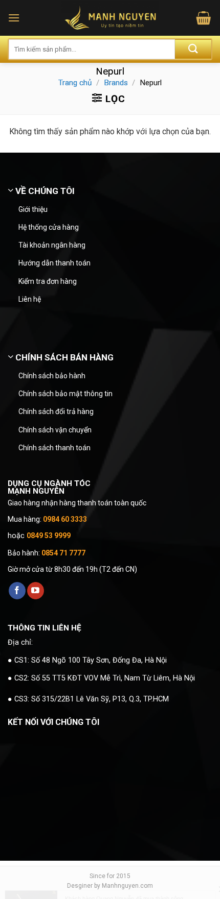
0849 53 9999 (49, 535)
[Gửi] (193, 49)
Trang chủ (75, 82)
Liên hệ (29, 299)
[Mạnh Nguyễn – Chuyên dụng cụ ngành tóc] (110, 18)
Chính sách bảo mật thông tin (65, 394)
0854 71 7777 (63, 553)
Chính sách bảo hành (51, 376)
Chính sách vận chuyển (55, 430)
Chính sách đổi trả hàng (56, 411)
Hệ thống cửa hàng (48, 227)
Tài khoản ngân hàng (51, 245)
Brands (116, 82)
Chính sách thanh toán (54, 448)
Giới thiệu (33, 209)
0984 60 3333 (65, 519)
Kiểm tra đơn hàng (47, 281)
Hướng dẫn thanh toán (54, 263)
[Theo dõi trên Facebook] (17, 590)
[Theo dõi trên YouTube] (35, 590)
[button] (14, 17)
